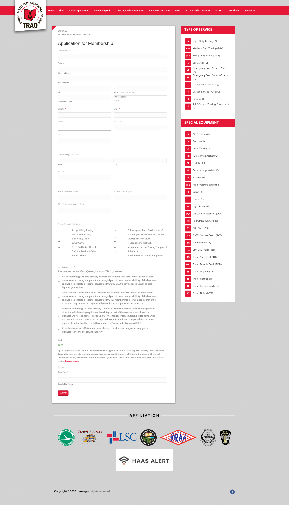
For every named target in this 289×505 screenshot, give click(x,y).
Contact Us (249, 10)
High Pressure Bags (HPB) (203, 185)
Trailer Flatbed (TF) (200, 279)
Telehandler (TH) (199, 243)
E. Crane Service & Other (84, 251)
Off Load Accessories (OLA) (204, 214)
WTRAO (219, 10)
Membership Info (102, 10)
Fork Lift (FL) (196, 163)
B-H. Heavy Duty (80, 239)
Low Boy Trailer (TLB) (201, 250)
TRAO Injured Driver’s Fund (130, 10)
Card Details (63, 372)
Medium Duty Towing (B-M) (204, 48)
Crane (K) (195, 192)
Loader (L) (196, 199)
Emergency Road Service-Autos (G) (207, 70)
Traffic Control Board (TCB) (204, 235)
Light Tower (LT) (198, 206)
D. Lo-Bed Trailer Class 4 (84, 247)
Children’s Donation (159, 10)
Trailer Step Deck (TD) (202, 257)
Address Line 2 (64, 83)
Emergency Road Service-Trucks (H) (207, 78)
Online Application (79, 10)
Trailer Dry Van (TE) (200, 272)
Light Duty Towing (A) (202, 41)
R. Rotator (133, 251)
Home (51, 10)
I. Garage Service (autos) (140, 239)
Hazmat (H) (196, 177)
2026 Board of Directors (198, 10)
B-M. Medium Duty (81, 234)
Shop (61, 10)
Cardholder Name (65, 384)
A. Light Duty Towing (82, 230)
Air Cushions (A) (198, 134)
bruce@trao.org (72, 361)
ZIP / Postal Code (65, 102)
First (60, 165)
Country (117, 100)
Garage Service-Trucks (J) (204, 92)
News (177, 10)
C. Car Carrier (78, 243)
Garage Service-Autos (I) (203, 84)
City (60, 92)
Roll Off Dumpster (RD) (202, 221)
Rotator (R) (196, 99)
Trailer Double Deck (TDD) (204, 264)
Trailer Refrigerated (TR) (203, 286)
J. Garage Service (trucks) (140, 243)
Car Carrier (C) (198, 63)
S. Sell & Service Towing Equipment (145, 256)
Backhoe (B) (197, 141)
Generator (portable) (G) (203, 170)
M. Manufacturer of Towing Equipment (147, 247)
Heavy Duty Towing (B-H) (203, 56)
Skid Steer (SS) (198, 228)
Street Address (64, 73)
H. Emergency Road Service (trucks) (146, 234)
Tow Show (233, 10)
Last (115, 165)
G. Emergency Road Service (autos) (145, 230)
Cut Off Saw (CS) (199, 149)
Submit (63, 393)
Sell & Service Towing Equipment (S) (208, 107)
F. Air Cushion (79, 256)
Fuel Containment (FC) (202, 156)
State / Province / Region (124, 92)
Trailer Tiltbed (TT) (200, 293)
